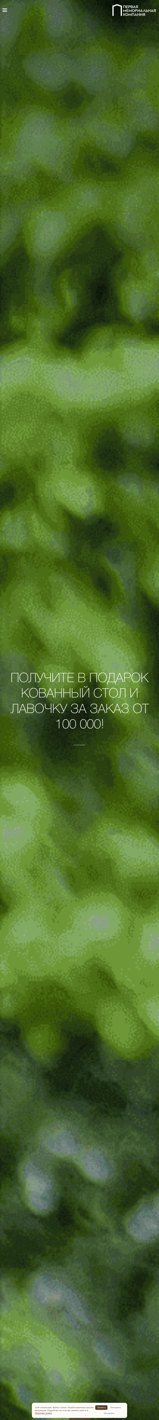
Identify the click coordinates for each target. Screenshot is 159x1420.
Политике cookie (43, 1412)
